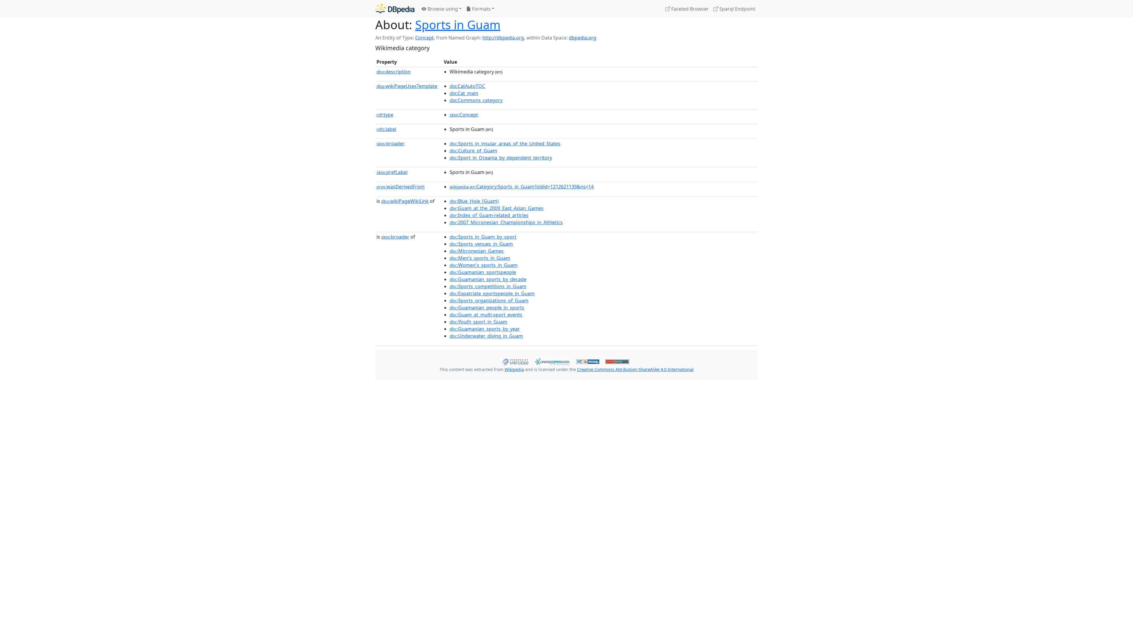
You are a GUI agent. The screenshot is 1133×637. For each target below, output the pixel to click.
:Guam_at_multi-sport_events (486, 314)
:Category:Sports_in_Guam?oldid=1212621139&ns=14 (522, 186)
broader (390, 143)
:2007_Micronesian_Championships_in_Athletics (506, 222)
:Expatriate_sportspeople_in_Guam (492, 293)
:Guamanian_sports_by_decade (488, 279)
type (384, 114)
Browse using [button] (442, 9)
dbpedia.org (582, 38)
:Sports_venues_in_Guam (481, 244)
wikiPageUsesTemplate (406, 86)
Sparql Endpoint (736, 9)
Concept (424, 38)
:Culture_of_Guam (473, 150)
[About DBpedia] (395, 8)
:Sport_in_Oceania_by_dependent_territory (501, 158)
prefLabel (391, 172)
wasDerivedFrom (400, 186)
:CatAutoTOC (467, 86)
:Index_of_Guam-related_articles (489, 215)
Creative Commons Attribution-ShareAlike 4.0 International (635, 369)
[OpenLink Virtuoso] (515, 361)
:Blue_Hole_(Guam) (474, 201)
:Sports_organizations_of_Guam (489, 300)
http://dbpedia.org (503, 38)
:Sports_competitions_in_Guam (488, 286)
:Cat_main (464, 93)
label (386, 129)
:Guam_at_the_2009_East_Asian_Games (496, 208)
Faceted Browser (689, 9)
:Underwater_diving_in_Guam (486, 336)
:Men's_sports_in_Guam (480, 258)
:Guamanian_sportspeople (483, 272)
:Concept (464, 114)
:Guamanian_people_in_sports (487, 307)
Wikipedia (514, 369)
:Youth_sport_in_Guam (478, 321)
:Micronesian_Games (477, 251)
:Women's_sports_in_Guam (484, 265)
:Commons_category (476, 100)
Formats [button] (481, 9)
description (393, 71)
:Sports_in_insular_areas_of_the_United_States (505, 143)
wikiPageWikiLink (405, 201)
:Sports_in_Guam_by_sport (483, 237)
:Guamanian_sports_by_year (485, 329)
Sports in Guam (457, 25)
